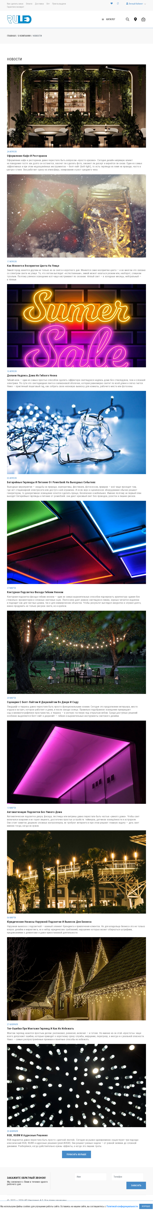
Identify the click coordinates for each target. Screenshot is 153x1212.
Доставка (39, 4)
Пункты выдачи (59, 4)
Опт (48, 4)
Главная (11, 36)
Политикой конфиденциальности (122, 1206)
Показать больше (76, 1154)
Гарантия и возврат (15, 7)
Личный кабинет (135, 4)
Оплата (29, 4)
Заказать (136, 1185)
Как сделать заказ (15, 4)
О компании (24, 36)
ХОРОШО (146, 1206)
